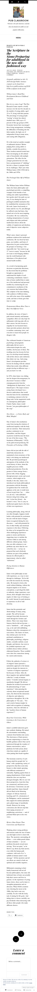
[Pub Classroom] (18, 12)
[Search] (25, 2)
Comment (24, 975)
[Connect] (18, 2)
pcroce (20, 70)
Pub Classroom (18, 20)
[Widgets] (12, 2)
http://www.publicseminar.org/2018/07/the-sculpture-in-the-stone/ (18, 87)
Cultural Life (11, 72)
